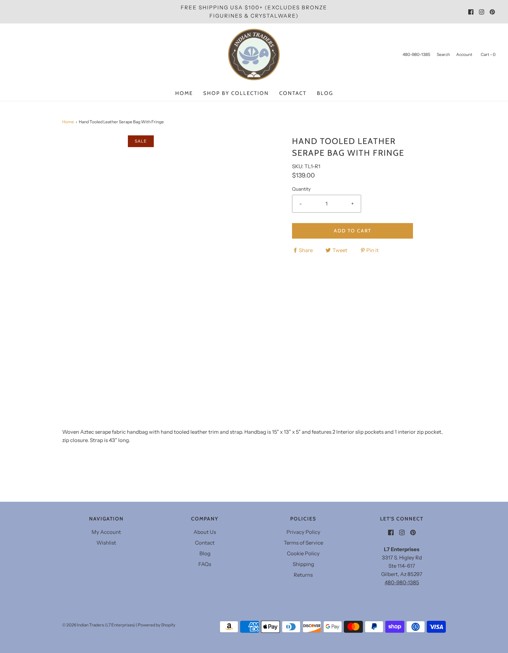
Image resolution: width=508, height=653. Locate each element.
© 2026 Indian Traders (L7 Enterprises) (98, 624)
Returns (303, 575)
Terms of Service (303, 542)
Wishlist (106, 542)
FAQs (204, 564)
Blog (325, 93)
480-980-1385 (402, 582)
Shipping (303, 564)
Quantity (301, 189)
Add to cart (352, 231)
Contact (293, 93)
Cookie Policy (303, 553)
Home (184, 93)
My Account (106, 532)
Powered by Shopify (156, 624)
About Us (205, 532)
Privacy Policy (303, 532)
